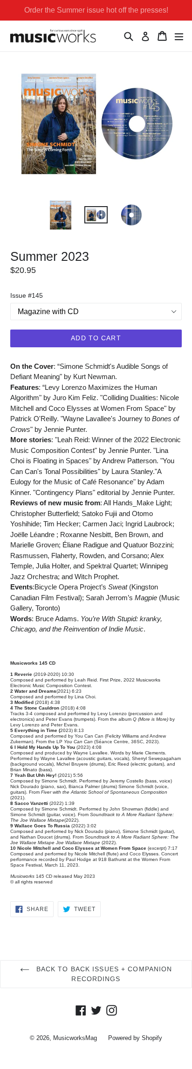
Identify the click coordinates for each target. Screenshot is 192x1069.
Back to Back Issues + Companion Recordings (103, 974)
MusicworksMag (75, 1037)
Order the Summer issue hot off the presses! (96, 10)
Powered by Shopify (135, 1037)
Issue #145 (26, 295)
